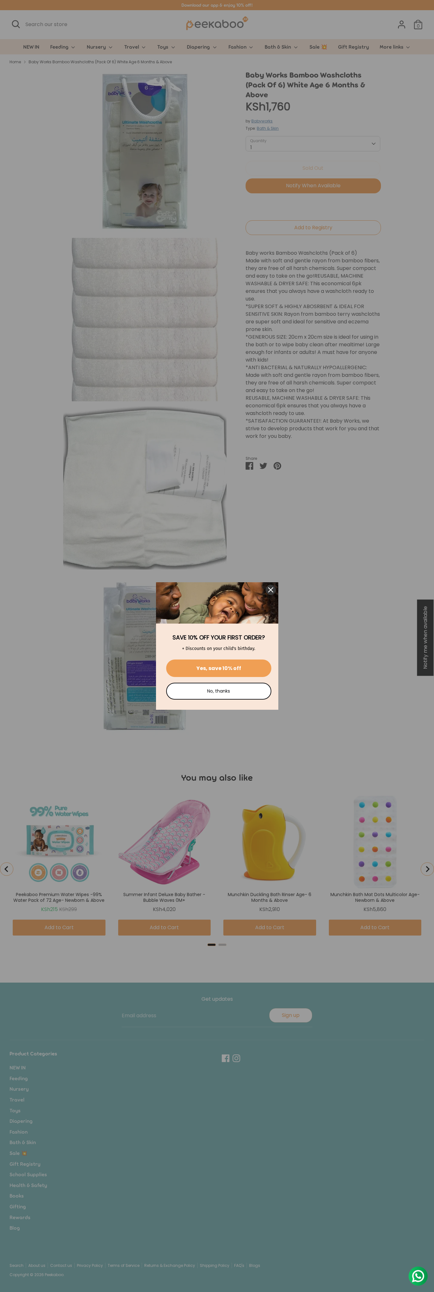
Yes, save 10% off (218, 668)
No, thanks (218, 691)
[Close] (270, 590)
